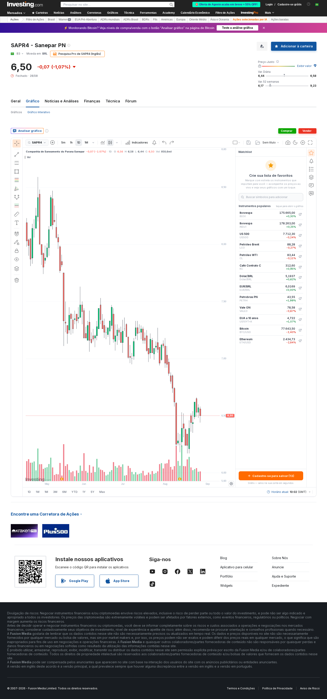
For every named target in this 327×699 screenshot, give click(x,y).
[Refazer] (171, 142)
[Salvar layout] (248, 142)
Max (102, 492)
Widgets (226, 585)
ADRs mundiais (110, 19)
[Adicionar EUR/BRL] (300, 288)
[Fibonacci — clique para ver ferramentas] (17, 180)
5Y (92, 492)
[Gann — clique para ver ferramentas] (17, 189)
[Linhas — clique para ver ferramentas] (17, 154)
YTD (74, 492)
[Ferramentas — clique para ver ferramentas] (17, 214)
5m (63, 142)
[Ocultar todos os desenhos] (17, 259)
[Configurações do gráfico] (302, 142)
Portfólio (226, 576)
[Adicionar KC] (300, 267)
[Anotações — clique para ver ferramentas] (17, 223)
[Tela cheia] (310, 142)
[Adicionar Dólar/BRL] (300, 277)
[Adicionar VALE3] (300, 309)
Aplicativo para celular (236, 567)
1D (78, 142)
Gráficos (16, 112)
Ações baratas (280, 19)
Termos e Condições (241, 688)
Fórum (130, 101)
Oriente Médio (198, 19)
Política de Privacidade (277, 688)
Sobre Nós (280, 558)
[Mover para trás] (129, 475)
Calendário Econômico (195, 12)
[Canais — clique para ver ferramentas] (17, 163)
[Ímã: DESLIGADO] (17, 234)
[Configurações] (231, 483)
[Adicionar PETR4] (300, 298)
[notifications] (308, 4)
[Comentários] (311, 185)
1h (71, 142)
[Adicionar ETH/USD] (300, 341)
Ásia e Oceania (219, 19)
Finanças (92, 101)
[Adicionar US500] (300, 235)
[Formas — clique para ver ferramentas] (17, 172)
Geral (15, 101)
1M (86, 142)
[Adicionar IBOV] (300, 214)
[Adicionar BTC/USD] (300, 330)
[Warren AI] (311, 193)
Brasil (51, 19)
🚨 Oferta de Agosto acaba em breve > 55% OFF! (226, 4)
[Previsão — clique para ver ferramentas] (17, 206)
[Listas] (311, 169)
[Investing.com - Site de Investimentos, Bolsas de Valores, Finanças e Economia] (25, 4)
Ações (14, 19)
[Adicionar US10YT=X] (300, 320)
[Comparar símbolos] (52, 142)
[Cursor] (17, 143)
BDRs (145, 19)
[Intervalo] (93, 142)
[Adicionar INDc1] (300, 225)
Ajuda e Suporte (284, 576)
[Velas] (110, 142)
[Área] (102, 142)
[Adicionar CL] (300, 257)
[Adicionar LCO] (300, 246)
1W (38, 492)
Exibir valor (304, 66)
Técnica (113, 101)
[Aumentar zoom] (123, 475)
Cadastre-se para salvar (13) (273, 476)
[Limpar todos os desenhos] (17, 280)
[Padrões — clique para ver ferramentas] (17, 197)
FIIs (155, 19)
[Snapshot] (288, 142)
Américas (167, 19)
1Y (84, 492)
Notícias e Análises (62, 101)
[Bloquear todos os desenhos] (17, 251)
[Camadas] (16, 268)
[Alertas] (311, 161)
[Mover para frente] (135, 475)
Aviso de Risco (310, 688)
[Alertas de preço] (154, 142)
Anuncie (278, 567)
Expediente (280, 585)
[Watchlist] (311, 153)
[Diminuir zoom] (117, 475)
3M (55, 492)
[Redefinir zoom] (141, 475)
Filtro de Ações (225, 12)
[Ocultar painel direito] (234, 317)
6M (64, 492)
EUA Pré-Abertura (86, 19)
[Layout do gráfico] (236, 142)
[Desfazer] (164, 142)
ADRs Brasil (130, 19)
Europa (180, 19)
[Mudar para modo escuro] (295, 142)
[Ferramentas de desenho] (24, 317)
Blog (223, 558)
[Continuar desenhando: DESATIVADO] (17, 242)
